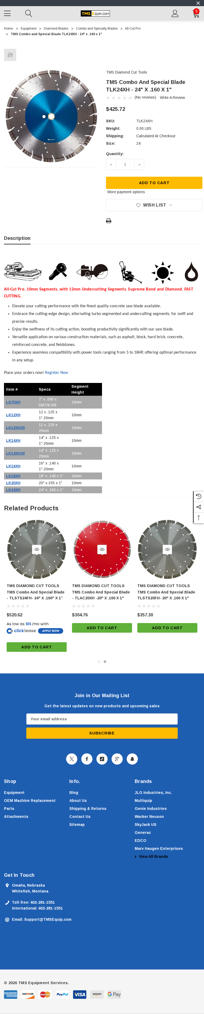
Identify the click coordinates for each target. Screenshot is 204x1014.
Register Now (56, 373)
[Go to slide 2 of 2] (105, 661)
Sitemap (77, 824)
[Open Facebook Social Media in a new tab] (86, 759)
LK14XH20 (15, 453)
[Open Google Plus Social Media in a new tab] (117, 759)
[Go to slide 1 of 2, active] (99, 661)
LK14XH (13, 440)
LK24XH (13, 490)
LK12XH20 (15, 428)
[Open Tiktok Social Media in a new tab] (102, 759)
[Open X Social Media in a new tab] (71, 759)
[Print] (108, 220)
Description (17, 238)
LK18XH (13, 476)
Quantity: (115, 154)
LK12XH (13, 415)
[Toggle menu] (8, 13)
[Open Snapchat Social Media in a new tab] (132, 759)
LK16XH (13, 466)
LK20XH (13, 483)
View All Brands (153, 856)
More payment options (126, 192)
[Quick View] (36, 549)
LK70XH (13, 402)
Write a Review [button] (172, 97)
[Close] (198, 3)
